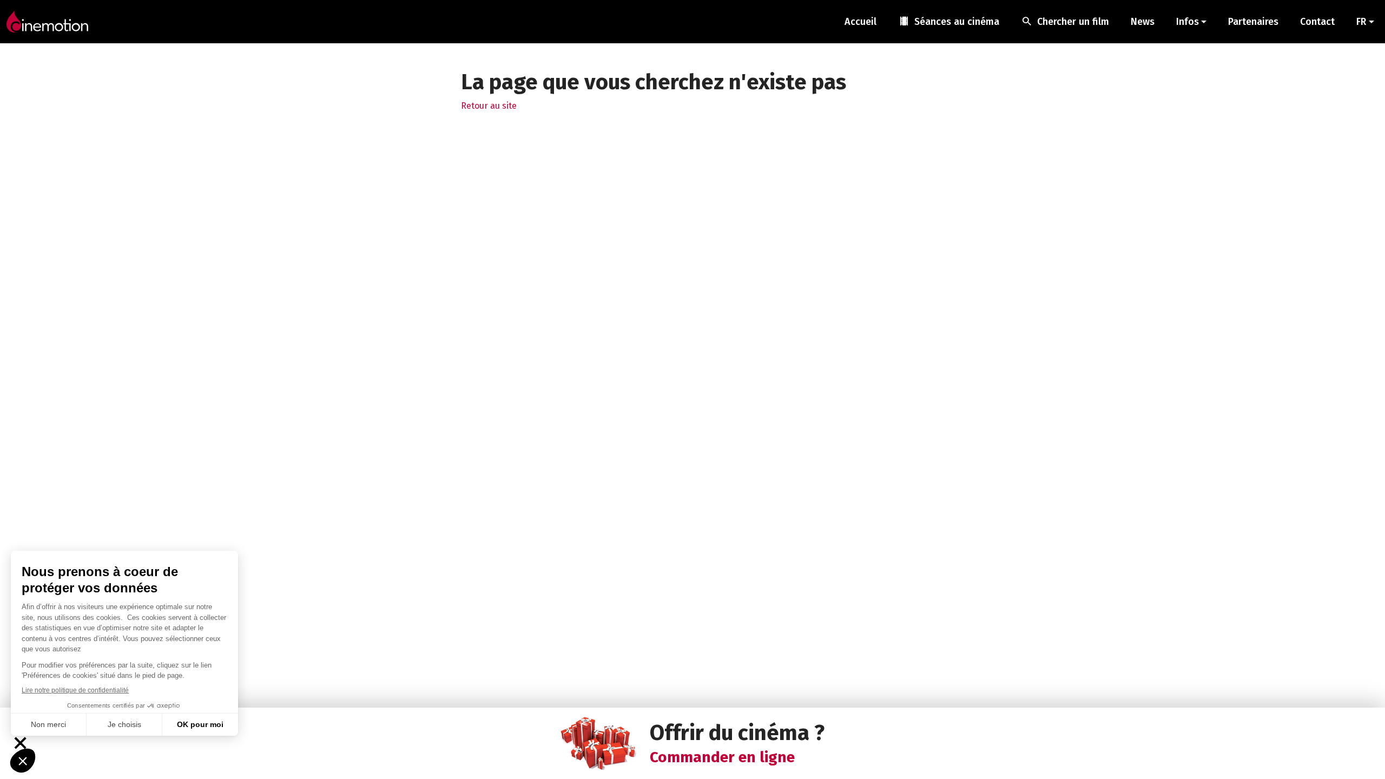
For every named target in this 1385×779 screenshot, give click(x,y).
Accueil (860, 22)
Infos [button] (1187, 22)
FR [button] (1361, 22)
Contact (1317, 22)
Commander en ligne (722, 757)
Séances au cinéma (948, 21)
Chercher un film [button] (1065, 21)
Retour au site (489, 106)
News (1143, 22)
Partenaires (1253, 22)
